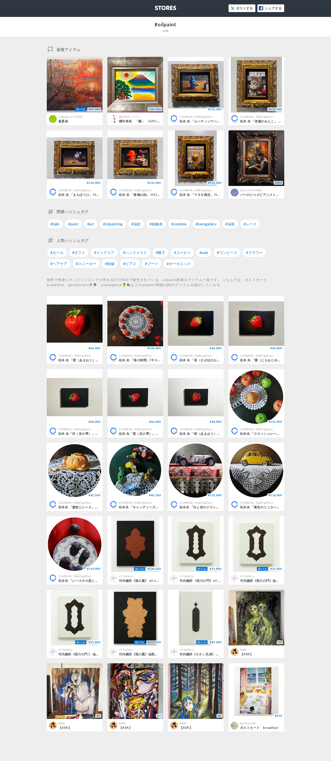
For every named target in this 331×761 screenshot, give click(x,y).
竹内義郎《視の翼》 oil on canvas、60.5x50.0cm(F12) (160, 581)
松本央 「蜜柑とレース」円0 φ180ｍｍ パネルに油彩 (97, 507)
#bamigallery (206, 224)
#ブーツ (151, 263)
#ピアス (129, 263)
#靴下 (160, 252)
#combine (179, 224)
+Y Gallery (126, 576)
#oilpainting (113, 224)
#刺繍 (109, 263)
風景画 (63, 121)
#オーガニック (179, 263)
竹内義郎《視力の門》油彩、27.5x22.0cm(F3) (274, 581)
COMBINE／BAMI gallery (196, 116)
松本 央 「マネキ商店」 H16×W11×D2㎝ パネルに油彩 (220, 195)
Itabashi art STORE (70, 116)
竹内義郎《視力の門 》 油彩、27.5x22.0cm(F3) (93, 654)
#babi (54, 224)
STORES (157, 6)
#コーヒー (182, 252)
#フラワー (254, 252)
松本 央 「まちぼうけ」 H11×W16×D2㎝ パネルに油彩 (99, 195)
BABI (243, 649)
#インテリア (104, 252)
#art (90, 224)
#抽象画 (156, 224)
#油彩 (230, 224)
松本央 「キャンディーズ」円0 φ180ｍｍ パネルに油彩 (159, 507)
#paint (73, 224)
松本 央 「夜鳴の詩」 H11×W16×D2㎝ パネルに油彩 (158, 195)
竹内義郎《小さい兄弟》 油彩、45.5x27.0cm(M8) (216, 654)
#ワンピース (227, 252)
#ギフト (78, 252)
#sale (203, 252)
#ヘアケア (58, 263)
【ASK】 (246, 654)
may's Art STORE (251, 190)
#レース (250, 224)
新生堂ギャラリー (130, 116)
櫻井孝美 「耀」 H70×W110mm (145, 121)
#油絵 (136, 224)
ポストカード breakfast (259, 728)
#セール (56, 252)
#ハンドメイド (135, 252)
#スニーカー (86, 263)
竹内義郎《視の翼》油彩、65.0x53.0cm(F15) (152, 654)
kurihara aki (248, 723)
